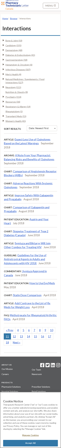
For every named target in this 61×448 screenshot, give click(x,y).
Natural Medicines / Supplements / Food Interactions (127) (24, 81)
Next (16, 342)
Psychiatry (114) (13, 97)
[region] (30, 420)
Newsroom (37, 374)
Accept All (30, 443)
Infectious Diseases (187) (17, 69)
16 (42, 336)
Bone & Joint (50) (13, 40)
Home (5, 18)
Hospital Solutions (10, 391)
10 (51, 330)
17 (49, 336)
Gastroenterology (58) (16, 60)
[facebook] (42, 366)
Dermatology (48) (13, 50)
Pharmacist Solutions (11, 387)
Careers (5, 374)
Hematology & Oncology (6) (18, 64)
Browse (13, 18)
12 (14, 336)
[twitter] (47, 366)
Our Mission (7, 369)
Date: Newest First (39, 128)
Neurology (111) (13, 87)
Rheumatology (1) (14, 111)
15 (35, 336)
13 (21, 336)
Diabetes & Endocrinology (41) (20, 55)
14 (28, 336)
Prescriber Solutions (41, 387)
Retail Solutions (39, 391)
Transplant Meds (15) (15, 116)
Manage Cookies (30, 435)
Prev (9, 330)
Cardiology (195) (13, 45)
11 (7, 336)
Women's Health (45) (15, 121)
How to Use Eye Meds (42, 283)
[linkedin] (53, 366)
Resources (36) (12, 101)
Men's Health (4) (13, 74)
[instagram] (58, 366)
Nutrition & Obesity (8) (16, 92)
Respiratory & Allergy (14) (17, 106)
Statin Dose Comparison (27, 295)
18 (7, 342)
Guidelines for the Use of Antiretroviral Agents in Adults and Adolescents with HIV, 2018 (25, 259)
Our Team (36, 369)
